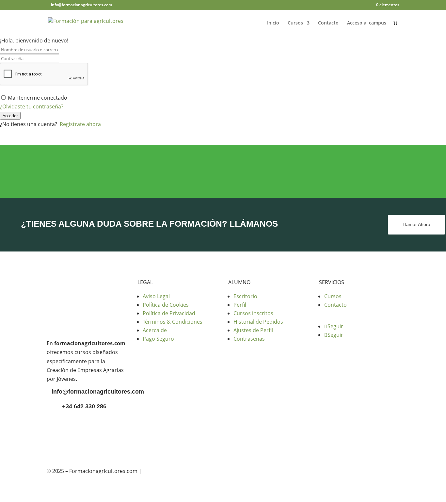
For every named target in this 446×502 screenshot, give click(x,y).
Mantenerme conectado (37, 97)
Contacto (328, 23)
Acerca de (155, 330)
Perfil (239, 304)
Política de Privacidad (169, 313)
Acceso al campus (366, 23)
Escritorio (245, 296)
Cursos (295, 23)
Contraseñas (249, 338)
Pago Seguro (158, 338)
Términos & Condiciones (172, 321)
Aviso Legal (156, 296)
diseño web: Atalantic (169, 471)
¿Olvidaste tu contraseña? (31, 106)
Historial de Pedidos (258, 321)
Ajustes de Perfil (253, 330)
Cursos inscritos (253, 313)
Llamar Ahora (416, 224)
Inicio (273, 23)
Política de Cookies (166, 304)
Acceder (10, 116)
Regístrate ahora (80, 124)
